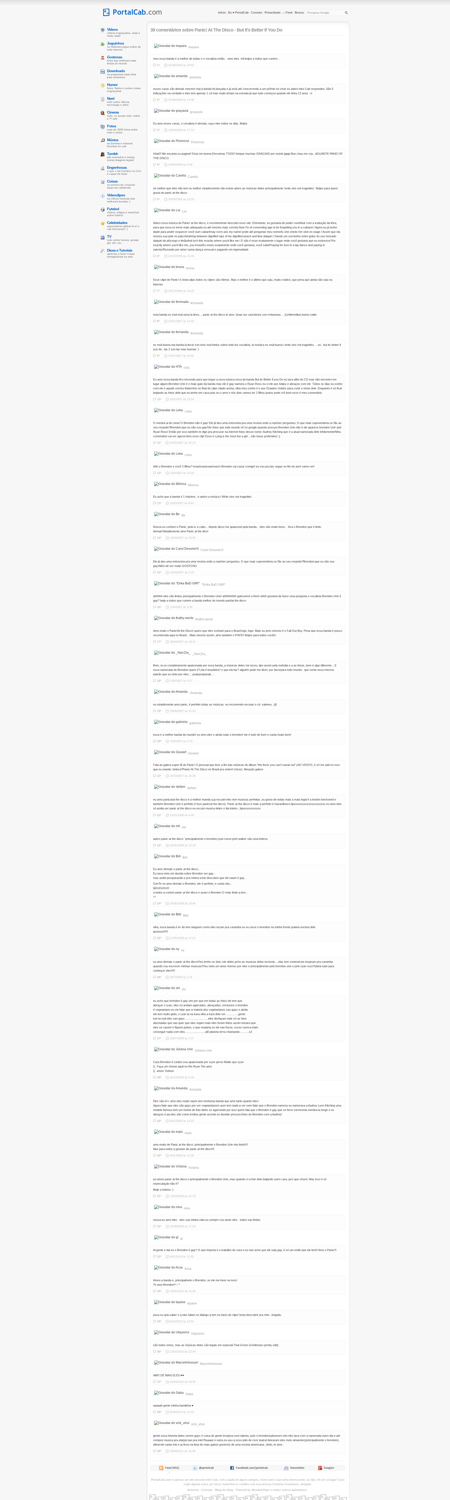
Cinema (113, 112)
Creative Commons (285, 1484)
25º (159, 938)
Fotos (111, 126)
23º (159, 845)
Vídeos (112, 29)
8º (158, 321)
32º (159, 1226)
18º (159, 680)
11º (159, 442)
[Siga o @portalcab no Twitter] (203, 1469)
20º (159, 741)
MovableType (261, 1489)
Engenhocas (117, 167)
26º (159, 977)
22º (159, 815)
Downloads (116, 71)
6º (158, 256)
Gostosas (114, 57)
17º (159, 641)
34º (159, 1291)
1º (158, 65)
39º (159, 1451)
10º (159, 399)
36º (159, 1351)
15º (159, 572)
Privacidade (272, 12)
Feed (288, 12)
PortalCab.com (161, 1479)
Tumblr (112, 154)
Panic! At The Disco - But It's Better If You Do (238, 30)
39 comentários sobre (171, 30)
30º (159, 1155)
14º (159, 537)
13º (159, 503)
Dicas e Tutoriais (119, 250)
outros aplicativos (294, 1489)
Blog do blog (224, 1489)
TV (109, 236)
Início (222, 12)
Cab (215, 1479)
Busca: (299, 12)
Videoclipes (116, 195)
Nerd (110, 98)
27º (159, 1038)
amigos (253, 1479)
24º (159, 903)
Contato (256, 12)
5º (158, 199)
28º (159, 1077)
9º (158, 355)
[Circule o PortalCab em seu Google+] (327, 1469)
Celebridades (117, 223)
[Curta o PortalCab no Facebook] (249, 1469)
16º (159, 607)
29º (159, 1120)
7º (158, 290)
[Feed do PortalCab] (169, 1469)
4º (158, 164)
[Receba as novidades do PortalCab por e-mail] (294, 1469)
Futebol (113, 209)
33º (159, 1256)
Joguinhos (115, 43)
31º (159, 1196)
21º (159, 775)
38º (159, 1412)
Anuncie (193, 1489)
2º (158, 99)
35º (159, 1321)
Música (112, 140)
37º (159, 1381)
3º (158, 130)
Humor (112, 85)
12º (159, 472)
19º (159, 710)
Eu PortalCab (238, 12)
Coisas (112, 181)
